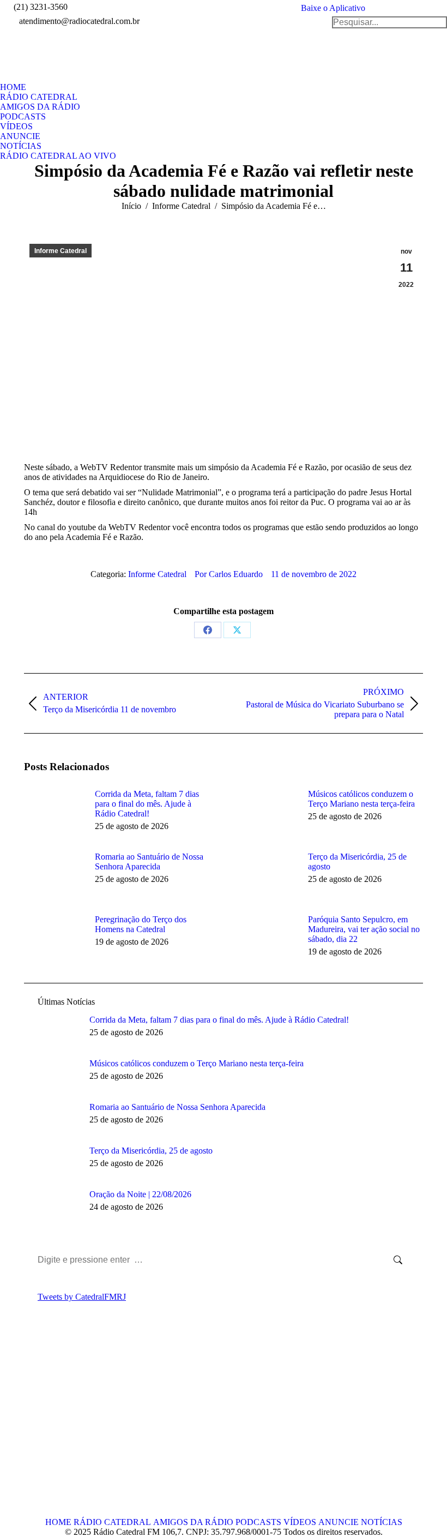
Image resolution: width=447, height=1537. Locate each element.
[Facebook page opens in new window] (32, 1425)
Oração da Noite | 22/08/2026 (140, 1194)
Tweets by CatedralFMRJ (82, 1296)
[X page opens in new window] (48, 1425)
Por (229, 574)
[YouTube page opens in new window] (65, 1425)
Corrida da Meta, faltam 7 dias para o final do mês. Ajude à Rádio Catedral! (147, 803)
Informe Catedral (60, 251)
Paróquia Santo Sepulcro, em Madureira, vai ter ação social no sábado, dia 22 (364, 929)
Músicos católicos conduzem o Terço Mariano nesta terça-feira (361, 798)
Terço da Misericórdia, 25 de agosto (357, 861)
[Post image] (54, 814)
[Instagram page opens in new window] (81, 1425)
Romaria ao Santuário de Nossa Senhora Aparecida (149, 861)
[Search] (389, 22)
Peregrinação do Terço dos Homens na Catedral (140, 924)
